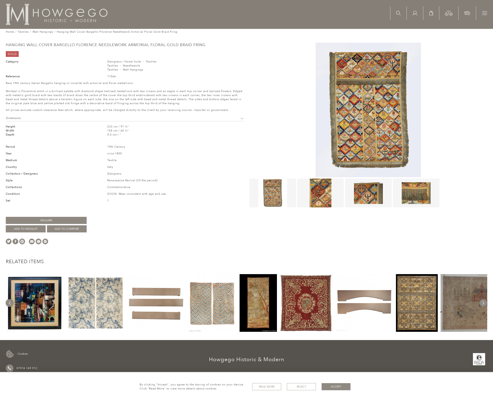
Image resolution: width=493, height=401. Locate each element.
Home (10, 32)
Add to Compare (66, 229)
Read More (267, 387)
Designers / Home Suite (124, 61)
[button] (449, 13)
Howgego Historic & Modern (246, 359)
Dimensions (13, 118)
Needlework (131, 65)
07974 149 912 (26, 368)
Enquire (46, 220)
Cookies (22, 353)
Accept (336, 387)
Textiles (23, 32)
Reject (301, 387)
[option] (35, 303)
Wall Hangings (43, 32)
